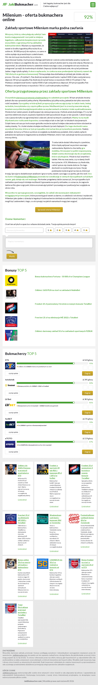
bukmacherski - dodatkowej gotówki (38, 406)
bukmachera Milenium (26, 176)
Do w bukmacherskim (35, 445)
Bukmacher (39, 4)
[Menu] (92, 4)
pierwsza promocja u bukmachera (32, 97)
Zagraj (87, 373)
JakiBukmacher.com (20, 655)
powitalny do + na (33, 386)
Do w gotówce (32, 425)
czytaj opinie (13, 373)
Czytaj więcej (22, 500)
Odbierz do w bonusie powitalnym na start (35, 367)
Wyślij (12, 256)
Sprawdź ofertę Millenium (49, 209)
